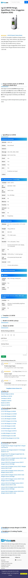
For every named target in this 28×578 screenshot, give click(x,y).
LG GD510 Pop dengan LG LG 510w (10, 438)
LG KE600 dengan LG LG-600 (8, 435)
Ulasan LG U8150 (5, 405)
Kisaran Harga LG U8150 (7, 394)
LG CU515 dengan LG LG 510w (9, 421)
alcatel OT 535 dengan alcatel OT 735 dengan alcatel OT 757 (13, 450)
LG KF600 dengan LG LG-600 (8, 428)
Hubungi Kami (5, 566)
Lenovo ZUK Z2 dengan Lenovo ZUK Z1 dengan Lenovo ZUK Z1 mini (13, 467)
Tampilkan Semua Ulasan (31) (14, 388)
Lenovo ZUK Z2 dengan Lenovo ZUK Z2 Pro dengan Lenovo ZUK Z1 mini (12, 492)
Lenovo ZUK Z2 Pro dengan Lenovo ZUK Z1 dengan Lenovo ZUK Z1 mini (12, 483)
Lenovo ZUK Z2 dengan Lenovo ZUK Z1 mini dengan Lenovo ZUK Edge (12, 479)
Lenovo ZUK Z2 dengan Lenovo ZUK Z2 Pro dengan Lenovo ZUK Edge (12, 488)
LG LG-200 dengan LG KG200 (8, 418)
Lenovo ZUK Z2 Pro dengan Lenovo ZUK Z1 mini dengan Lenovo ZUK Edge (13, 459)
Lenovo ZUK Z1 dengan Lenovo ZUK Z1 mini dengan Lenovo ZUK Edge (12, 475)
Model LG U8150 (5, 402)
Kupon (3, 568)
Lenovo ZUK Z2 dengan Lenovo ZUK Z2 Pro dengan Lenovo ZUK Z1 (12, 471)
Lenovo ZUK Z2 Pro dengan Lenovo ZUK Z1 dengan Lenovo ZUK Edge (12, 463)
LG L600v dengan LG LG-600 (8, 433)
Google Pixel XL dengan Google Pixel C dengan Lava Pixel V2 (13, 446)
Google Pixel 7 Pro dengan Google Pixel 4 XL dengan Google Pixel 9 (12, 454)
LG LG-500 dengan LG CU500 (8, 423)
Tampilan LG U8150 (6, 400)
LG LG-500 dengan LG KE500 (8, 411)
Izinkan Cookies (24, 573)
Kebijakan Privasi (5, 565)
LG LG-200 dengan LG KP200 (8, 416)
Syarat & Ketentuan (6, 563)
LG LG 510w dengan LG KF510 (9, 431)
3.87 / (12, 35)
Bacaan (3, 560)
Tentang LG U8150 (6, 398)
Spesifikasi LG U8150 (6, 396)
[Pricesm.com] (4, 3)
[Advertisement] (14, 65)
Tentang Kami (5, 561)
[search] (26, 2)
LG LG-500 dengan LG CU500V (9, 414)
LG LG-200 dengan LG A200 (8, 426)
